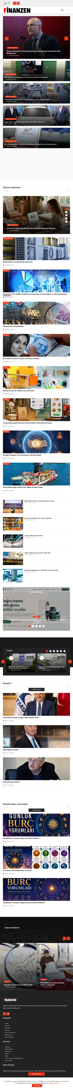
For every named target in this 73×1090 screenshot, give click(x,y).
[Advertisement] (36, 164)
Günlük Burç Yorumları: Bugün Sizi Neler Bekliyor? (21, 838)
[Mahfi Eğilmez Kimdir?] (36, 736)
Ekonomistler (8, 1035)
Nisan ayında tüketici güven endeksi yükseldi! (38, 518)
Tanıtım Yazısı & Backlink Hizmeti (14, 1058)
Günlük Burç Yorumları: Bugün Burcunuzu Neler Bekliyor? (24, 902)
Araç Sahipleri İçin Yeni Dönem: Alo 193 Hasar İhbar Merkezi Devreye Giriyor (27, 99)
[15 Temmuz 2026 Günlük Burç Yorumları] (36, 857)
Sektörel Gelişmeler (10, 74)
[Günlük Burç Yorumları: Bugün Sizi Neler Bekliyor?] (36, 825)
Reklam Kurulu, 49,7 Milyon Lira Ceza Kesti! (18, 391)
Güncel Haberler (8, 238)
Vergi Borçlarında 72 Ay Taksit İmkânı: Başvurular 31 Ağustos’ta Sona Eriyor (34, 52)
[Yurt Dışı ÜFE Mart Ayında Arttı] (13, 541)
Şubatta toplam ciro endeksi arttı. (18, 985)
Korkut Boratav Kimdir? (11, 782)
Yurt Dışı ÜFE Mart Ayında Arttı (34, 535)
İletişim (7, 1053)
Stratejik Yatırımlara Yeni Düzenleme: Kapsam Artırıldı (22, 455)
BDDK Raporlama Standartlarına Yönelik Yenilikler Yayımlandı (19, 667)
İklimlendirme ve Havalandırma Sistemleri (18, 262)
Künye (6, 1056)
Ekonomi (6, 270)
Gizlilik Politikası (9, 1049)
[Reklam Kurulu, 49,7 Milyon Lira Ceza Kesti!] (36, 377)
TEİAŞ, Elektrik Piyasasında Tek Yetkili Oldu (38, 553)
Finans (9, 47)
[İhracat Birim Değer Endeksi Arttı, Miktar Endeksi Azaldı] (36, 474)
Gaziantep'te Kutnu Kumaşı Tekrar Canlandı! (52, 984)
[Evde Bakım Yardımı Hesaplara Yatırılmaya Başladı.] (36, 345)
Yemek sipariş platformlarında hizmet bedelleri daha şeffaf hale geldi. (27, 423)
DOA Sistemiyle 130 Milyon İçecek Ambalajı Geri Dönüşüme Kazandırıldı (26, 77)
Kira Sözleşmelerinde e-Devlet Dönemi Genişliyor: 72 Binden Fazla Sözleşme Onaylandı (31, 144)
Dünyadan (7, 1028)
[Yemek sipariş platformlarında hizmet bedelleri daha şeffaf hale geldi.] (36, 409)
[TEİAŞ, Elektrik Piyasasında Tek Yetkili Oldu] (13, 558)
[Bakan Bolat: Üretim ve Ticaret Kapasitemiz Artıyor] (13, 506)
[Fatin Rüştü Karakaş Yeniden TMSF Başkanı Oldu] (36, 704)
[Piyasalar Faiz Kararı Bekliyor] (36, 313)
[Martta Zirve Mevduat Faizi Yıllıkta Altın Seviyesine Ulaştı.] (13, 575)
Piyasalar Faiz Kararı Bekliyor (13, 326)
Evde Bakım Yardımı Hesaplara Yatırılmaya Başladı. (21, 358)
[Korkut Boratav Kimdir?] (36, 768)
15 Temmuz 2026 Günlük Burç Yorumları (17, 870)
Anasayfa (7, 1047)
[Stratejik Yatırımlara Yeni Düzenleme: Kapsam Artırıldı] (36, 441)
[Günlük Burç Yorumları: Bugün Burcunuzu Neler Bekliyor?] (36, 889)
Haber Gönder (8, 1060)
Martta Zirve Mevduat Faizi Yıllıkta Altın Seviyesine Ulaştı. (41, 570)
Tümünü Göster (36, 689)
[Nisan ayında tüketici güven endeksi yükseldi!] (13, 523)
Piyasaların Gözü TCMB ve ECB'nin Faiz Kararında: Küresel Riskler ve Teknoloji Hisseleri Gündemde (35, 294)
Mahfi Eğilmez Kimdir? (11, 750)
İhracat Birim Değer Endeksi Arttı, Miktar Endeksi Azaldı (23, 487)
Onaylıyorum (37, 1085)
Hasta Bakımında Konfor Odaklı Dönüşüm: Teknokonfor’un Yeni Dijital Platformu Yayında (36, 620)
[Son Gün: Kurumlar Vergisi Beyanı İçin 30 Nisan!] (42, 658)
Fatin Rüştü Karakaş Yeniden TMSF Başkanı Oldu (21, 717)
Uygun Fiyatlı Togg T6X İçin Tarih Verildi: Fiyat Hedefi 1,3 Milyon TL (25, 122)
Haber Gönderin (36, 1074)
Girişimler (36, 616)
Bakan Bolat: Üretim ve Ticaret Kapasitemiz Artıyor (39, 501)
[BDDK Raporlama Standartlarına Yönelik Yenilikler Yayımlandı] (11, 658)
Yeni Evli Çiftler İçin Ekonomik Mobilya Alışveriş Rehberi (31, 228)
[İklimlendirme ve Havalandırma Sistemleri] (36, 248)
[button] (66, 209)
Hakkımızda (8, 1051)
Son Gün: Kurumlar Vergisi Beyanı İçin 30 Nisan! (51, 667)
